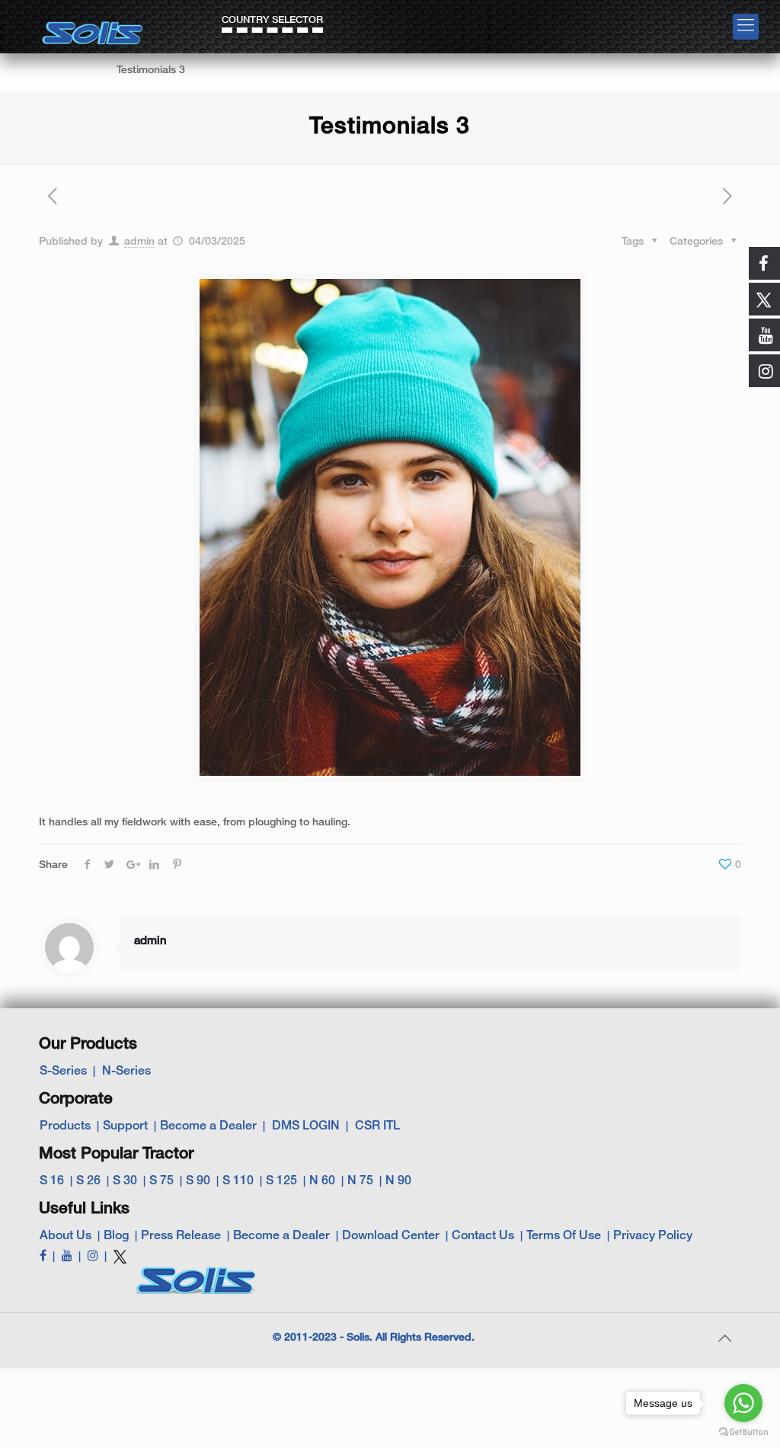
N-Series (126, 1071)
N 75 (360, 1181)
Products (65, 1126)
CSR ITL (377, 1126)
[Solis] (93, 27)
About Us (65, 1236)
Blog (116, 1236)
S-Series (63, 1071)
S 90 (198, 1181)
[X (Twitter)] (119, 1262)
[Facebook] (43, 1256)
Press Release (181, 1236)
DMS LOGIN (306, 1126)
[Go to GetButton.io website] (743, 1432)
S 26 (88, 1181)
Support (125, 1126)
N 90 (398, 1181)
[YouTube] (67, 1256)
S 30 (125, 1181)
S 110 (238, 1181)
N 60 (322, 1181)
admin (139, 242)
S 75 (161, 1181)
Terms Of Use (563, 1236)
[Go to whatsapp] (743, 1403)
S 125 (281, 1181)
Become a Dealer (208, 1126)
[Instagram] (93, 1256)
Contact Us (483, 1236)
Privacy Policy (652, 1236)
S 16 (52, 1181)
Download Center (391, 1236)
